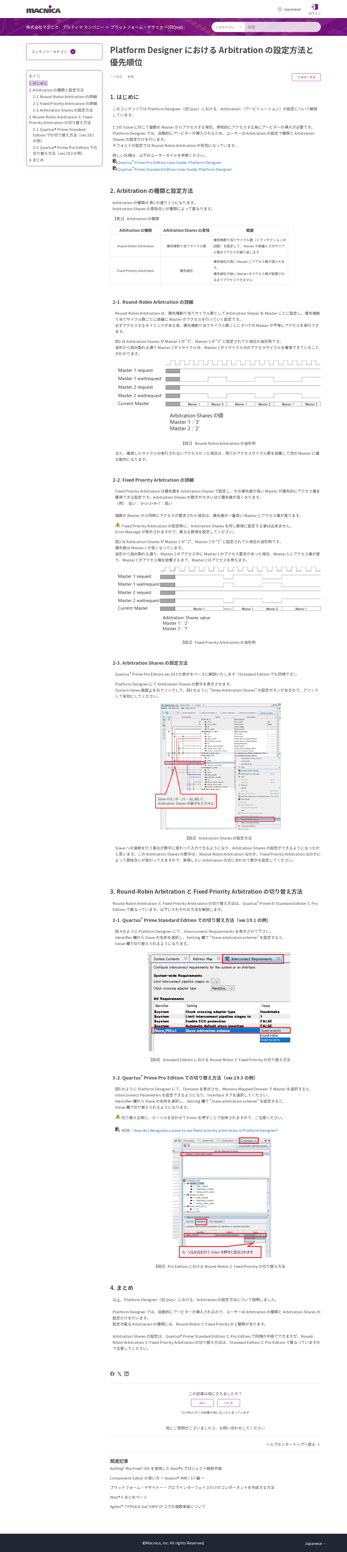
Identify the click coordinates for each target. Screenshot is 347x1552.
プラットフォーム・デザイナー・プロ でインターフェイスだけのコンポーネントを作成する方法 (192, 1487)
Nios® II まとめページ (128, 1497)
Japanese (314, 1543)
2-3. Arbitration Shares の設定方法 (63, 110)
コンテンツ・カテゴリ (49, 51)
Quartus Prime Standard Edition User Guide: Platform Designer (175, 169)
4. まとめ (36, 159)
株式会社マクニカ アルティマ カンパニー (65, 27)
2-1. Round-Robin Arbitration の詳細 (65, 96)
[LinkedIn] (126, 1374)
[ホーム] (43, 9)
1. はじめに (38, 83)
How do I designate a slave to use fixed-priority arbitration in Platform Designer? (205, 1130)
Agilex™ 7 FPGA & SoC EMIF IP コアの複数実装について (158, 1506)
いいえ (228, 1403)
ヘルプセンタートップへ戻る (291, 1444)
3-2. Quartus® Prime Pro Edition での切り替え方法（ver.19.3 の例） (65, 150)
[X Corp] (119, 1374)
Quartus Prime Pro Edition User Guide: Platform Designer (170, 162)
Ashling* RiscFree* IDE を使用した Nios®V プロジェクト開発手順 (166, 1468)
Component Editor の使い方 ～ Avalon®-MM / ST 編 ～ (157, 1478)
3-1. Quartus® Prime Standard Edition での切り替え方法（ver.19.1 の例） (63, 135)
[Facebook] (112, 1374)
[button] (315, 9)
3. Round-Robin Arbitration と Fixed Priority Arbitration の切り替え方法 (60, 119)
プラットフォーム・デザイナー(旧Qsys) (147, 27)
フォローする (306, 77)
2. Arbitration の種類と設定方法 (56, 90)
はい (202, 1403)
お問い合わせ (230, 1428)
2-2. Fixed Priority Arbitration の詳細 (65, 103)
